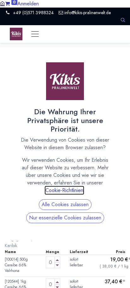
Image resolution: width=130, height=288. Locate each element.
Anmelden (28, 3)
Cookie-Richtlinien (64, 190)
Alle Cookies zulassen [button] (65, 204)
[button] (122, 20)
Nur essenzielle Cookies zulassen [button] (65, 217)
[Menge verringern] (57, 265)
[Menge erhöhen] (57, 260)
